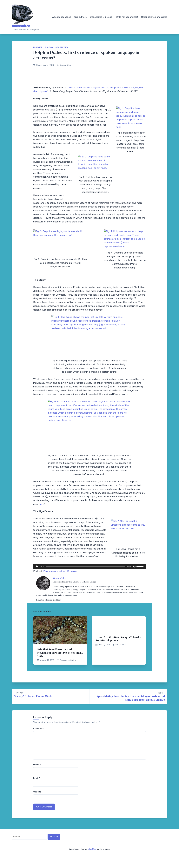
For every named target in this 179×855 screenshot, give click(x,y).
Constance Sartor (68, 660)
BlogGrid (92, 849)
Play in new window (54, 571)
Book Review (62, 47)
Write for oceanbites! (127, 17)
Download (72, 571)
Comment (38, 728)
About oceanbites (61, 17)
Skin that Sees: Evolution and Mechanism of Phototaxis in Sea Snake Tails (60, 653)
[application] (89, 566)
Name (37, 764)
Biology (49, 47)
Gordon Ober (65, 65)
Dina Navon (121, 644)
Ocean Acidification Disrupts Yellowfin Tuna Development (118, 638)
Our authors (80, 17)
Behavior (37, 47)
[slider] (140, 566)
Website (37, 792)
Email (36, 778)
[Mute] (134, 566)
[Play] (37, 566)
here (41, 504)
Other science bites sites (154, 17)
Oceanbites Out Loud (101, 17)
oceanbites (21, 26)
